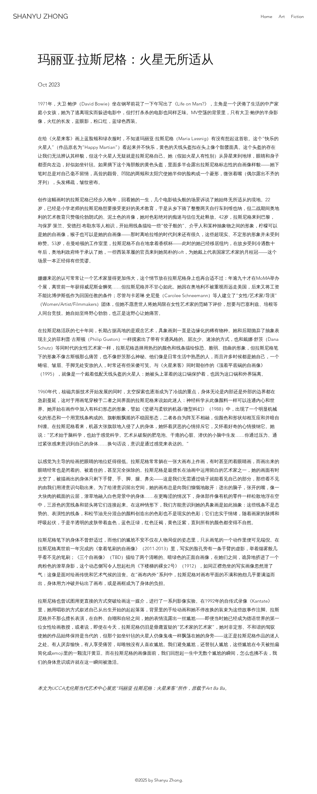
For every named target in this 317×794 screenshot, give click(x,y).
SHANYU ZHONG (40, 16)
